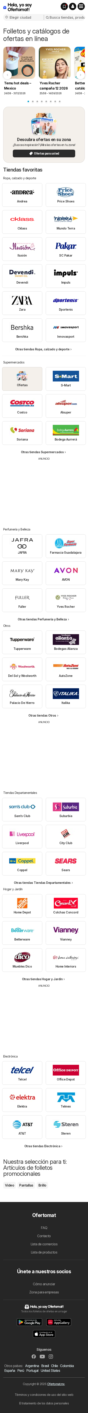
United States (50, 1370)
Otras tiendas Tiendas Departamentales (42, 882)
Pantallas (26, 1185)
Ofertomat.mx (56, 1384)
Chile (54, 1366)
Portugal (32, 1370)
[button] (72, 6)
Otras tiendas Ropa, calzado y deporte (42, 349)
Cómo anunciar (44, 1284)
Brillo (42, 1185)
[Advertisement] (44, 491)
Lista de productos (44, 1252)
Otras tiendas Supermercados (42, 452)
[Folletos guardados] (64, 6)
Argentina (32, 1366)
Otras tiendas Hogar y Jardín (42, 979)
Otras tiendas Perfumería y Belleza (42, 619)
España (9, 1370)
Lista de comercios (44, 1244)
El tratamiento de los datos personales (44, 1403)
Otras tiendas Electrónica (42, 1146)
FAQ (44, 1228)
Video (9, 1185)
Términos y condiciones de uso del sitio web (44, 1394)
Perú (20, 1370)
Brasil (45, 1366)
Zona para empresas (44, 1292)
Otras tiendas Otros (42, 715)
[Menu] (81, 6)
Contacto (44, 1236)
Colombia (67, 1366)
